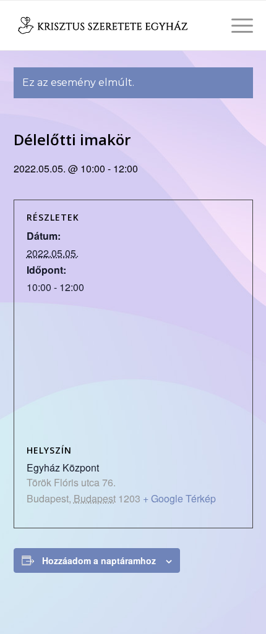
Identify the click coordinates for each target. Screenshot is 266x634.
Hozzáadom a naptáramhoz (99, 560)
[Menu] (236, 25)
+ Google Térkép (179, 498)
